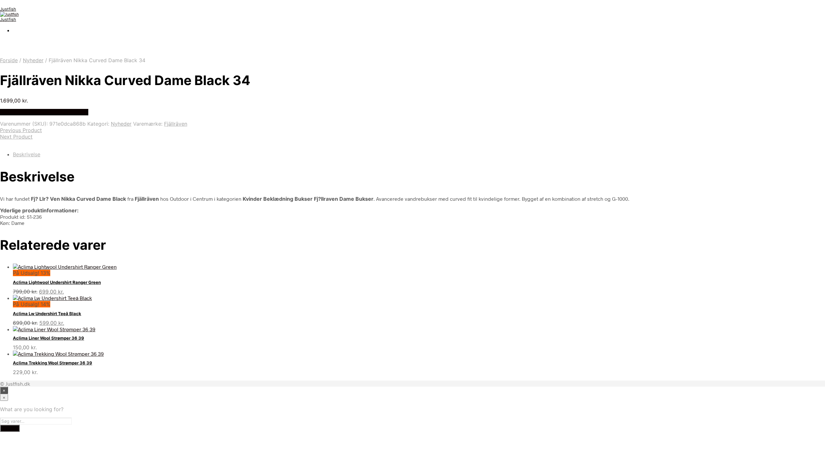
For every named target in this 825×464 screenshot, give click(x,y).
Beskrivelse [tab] (26, 154)
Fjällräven (175, 124)
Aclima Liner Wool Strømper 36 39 (48, 338)
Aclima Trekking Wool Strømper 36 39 (52, 362)
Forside (9, 60)
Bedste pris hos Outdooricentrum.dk (44, 112)
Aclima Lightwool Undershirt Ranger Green (57, 282)
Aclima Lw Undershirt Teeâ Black (47, 313)
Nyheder (33, 60)
